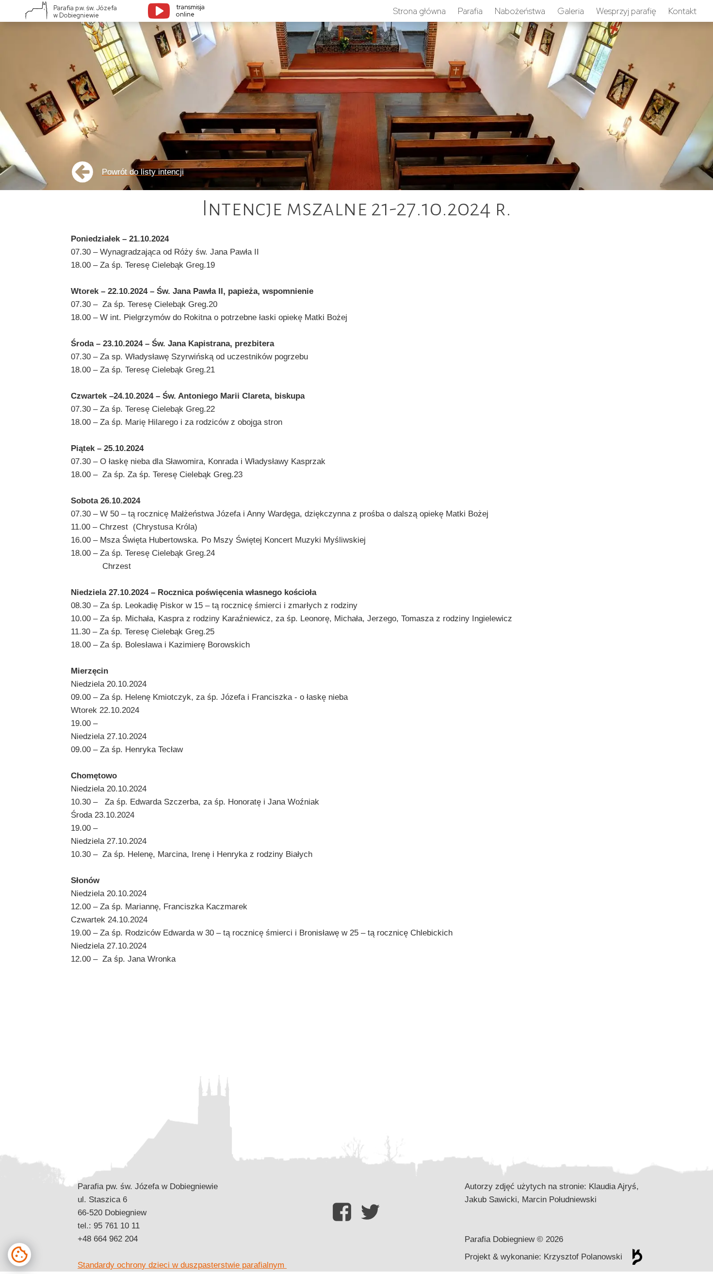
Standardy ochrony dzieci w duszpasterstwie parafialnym (182, 1265)
